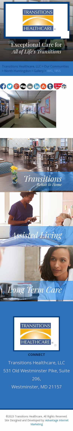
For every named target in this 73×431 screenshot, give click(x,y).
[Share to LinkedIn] (37, 86)
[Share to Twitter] (10, 86)
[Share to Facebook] (3, 86)
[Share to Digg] (23, 86)
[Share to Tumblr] (50, 86)
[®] (37, 333)
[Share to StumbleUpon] (43, 86)
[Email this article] (64, 86)
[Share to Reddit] (30, 86)
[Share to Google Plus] (16, 86)
